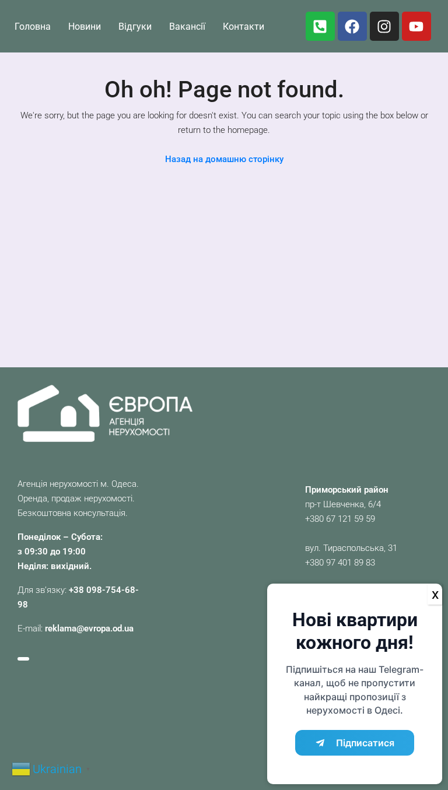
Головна (33, 26)
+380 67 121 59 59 (340, 519)
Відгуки (135, 26)
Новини (84, 26)
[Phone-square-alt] (320, 26)
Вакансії (187, 26)
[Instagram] (384, 26)
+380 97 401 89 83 (340, 562)
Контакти (243, 26)
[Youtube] (416, 26)
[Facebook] (352, 26)
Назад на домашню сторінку (224, 159)
